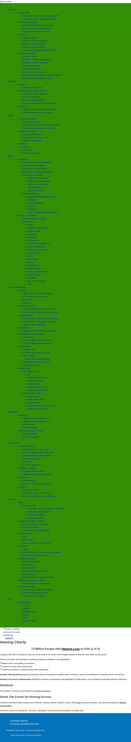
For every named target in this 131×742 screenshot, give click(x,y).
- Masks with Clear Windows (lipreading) (41, 212)
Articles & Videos (25, 534)
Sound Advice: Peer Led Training (35, 555)
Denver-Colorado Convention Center (37, 484)
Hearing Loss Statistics (31, 122)
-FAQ (28, 375)
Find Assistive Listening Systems (31, 334)
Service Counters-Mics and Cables (36, 571)
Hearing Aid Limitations (31, 97)
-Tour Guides (31, 278)
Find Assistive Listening (28, 22)
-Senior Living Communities (36, 272)
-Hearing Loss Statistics (35, 518)
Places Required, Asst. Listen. (34, 219)
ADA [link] (79, 703)
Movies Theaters (29, 424)
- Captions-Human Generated (37, 184)
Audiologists (11, 81)
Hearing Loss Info (29, 506)
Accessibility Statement (19, 721)
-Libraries (30, 256)
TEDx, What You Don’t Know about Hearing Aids (41, 16)
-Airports (29, 225)
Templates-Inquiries (30, 56)
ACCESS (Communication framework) (37, 162)
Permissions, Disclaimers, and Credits (24, 724)
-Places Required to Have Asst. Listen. (37, 340)
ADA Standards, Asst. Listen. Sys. (35, 449)
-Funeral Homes (32, 240)
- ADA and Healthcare (34, 203)
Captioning (23, 415)
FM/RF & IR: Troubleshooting (37, 359)
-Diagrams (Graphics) (34, 381)
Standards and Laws (26, 446)
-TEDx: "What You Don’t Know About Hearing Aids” (45, 509)
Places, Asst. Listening (27, 215)
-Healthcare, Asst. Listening (36, 250)
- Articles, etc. (31, 206)
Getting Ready (24, 13)
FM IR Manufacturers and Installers (36, 583)
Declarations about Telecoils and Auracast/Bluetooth (42, 75)
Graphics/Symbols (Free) (32, 134)
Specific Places (28, 222)
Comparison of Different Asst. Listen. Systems (40, 331)
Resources (23, 144)
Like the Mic (27, 150)
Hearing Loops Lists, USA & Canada (36, 493)
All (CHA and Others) (31, 527)
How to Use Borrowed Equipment (35, 41)
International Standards (31, 459)
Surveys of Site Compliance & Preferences (39, 496)
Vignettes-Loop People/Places (34, 325)
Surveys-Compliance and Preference (37, 543)
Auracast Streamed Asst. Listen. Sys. (37, 353)
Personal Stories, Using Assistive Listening (39, 321)
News (25, 537)
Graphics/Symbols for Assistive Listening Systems (42, 552)
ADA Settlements (29, 481)
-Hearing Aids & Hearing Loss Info (39, 512)
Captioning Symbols (30, 428)
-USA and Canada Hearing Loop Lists (37, 343)
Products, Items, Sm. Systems (34, 596)
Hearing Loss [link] (71, 648)
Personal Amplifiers (30, 434)
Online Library (28, 540)
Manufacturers (28, 565)
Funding (26, 147)
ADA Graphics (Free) (31, 490)
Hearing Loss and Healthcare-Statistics (37, 172)
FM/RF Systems (29, 356)
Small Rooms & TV (30, 574)
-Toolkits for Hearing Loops (36, 387)
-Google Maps (28, 337)
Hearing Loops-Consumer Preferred (36, 362)
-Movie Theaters (32, 259)
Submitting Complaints (27, 468)
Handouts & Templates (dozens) (31, 521)
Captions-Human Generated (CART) (36, 418)
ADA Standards (13, 443)
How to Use (23, 35)
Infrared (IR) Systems (31, 365)
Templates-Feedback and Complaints (37, 60)
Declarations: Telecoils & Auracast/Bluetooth (39, 109)
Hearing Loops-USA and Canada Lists (37, 28)
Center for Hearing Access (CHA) (35, 524)
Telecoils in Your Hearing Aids (34, 44)
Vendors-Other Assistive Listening (31, 580)
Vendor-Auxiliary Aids (27, 587)
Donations (26, 608)
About (9, 599)
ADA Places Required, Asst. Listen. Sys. (38, 452)
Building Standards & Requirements (36, 456)
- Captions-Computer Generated (38, 181)
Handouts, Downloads (27, 131)
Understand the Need (27, 306)
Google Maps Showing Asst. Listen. (36, 31)
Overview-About (25, 602)
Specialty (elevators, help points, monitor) (38, 577)
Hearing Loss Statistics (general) (35, 169)
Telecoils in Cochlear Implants (34, 47)
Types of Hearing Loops (32, 393)
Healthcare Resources (31, 194)
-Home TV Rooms (33, 253)
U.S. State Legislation (31, 465)
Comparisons (24, 328)
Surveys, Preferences (31, 153)
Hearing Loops (24, 368)
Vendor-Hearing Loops (27, 559)
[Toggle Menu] (5, 5)
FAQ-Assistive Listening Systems (35, 297)
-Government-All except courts (38, 244)
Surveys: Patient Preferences (34, 100)
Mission (25, 615)
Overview (22, 290)
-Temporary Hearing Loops (36, 409)
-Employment (31, 237)
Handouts (22, 84)
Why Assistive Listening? (28, 119)
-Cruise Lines (31, 234)
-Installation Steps (33, 384)
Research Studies (29, 621)
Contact (25, 605)
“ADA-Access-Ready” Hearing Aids (36, 94)
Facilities (10, 116)
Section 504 (27, 462)
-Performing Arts (32, 265)
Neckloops (27, 303)
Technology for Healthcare (33, 175)
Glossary (26, 549)
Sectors (10, 156)
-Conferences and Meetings (37, 228)
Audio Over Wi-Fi (29, 350)
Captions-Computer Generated (34, 421)
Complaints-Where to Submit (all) (35, 63)
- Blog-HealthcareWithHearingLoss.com (41, 197)
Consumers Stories (26, 315)
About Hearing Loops (31, 371)
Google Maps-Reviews (31, 69)
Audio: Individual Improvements (31, 431)
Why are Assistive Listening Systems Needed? (40, 312)
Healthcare (23, 159)
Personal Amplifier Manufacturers (35, 593)
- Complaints (31, 200)
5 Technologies (24, 346)
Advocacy (22, 106)
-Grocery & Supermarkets (36, 247)
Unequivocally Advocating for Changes (37, 78)
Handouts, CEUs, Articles (32, 88)
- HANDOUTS (31, 209)
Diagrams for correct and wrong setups (37, 293)
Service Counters (29, 568)
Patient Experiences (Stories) (34, 166)
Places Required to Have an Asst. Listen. (38, 25)
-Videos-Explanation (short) (36, 378)
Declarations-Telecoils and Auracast (36, 530)
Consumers (11, 10)
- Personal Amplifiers (34, 187)
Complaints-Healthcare (31, 66)
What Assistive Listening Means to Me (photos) (40, 318)
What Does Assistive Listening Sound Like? (39, 309)
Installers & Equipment (31, 562)
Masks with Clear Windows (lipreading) (37, 590)
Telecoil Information (30, 38)
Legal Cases (23, 477)
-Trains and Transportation (36, 281)
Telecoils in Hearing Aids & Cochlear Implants (40, 103)
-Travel (29, 284)
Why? (21, 502)
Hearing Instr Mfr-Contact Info (34, 72)
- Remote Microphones (35, 191)
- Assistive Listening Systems (37, 178)
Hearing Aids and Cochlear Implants (32, 91)
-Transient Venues (33, 275)
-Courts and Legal (33, 231)
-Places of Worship (33, 268)
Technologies (12, 412)
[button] (8, 638)
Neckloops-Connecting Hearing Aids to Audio (40, 50)
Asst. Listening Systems (16, 287)
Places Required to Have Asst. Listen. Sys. (39, 128)
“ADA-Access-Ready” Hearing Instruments (39, 19)
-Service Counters (33, 403)
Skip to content (5, 2)
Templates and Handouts (32, 141)
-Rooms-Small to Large (35, 399)
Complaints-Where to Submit (34, 471)
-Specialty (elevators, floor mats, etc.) (40, 406)
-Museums (30, 262)
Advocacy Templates (27, 53)
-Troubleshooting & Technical (37, 390)
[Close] (5, 626)
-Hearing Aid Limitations (35, 515)
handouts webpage (43, 691)
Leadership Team (29, 612)
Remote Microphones (31, 437)
